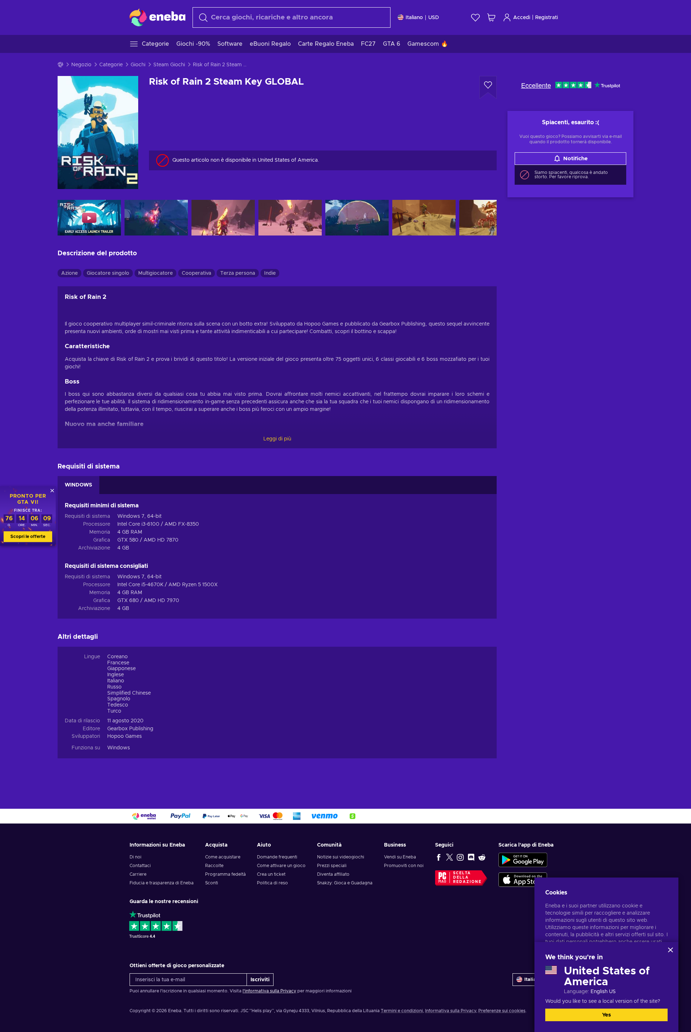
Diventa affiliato (333, 874)
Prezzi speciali (332, 865)
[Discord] (471, 857)
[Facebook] (438, 857)
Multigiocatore (155, 273)
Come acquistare (222, 857)
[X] (449, 857)
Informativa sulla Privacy (450, 1011)
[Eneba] (157, 17)
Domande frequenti (277, 857)
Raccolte (214, 865)
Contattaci (140, 865)
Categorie (111, 64)
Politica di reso (272, 883)
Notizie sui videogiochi (340, 857)
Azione (69, 273)
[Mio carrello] (491, 17)
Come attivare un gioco (281, 865)
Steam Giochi (169, 64)
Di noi (135, 857)
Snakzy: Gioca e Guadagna (344, 883)
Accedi (521, 17)
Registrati (546, 17)
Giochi (138, 64)
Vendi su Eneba (400, 857)
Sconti (211, 883)
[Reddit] (481, 857)
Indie (270, 273)
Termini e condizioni (402, 1011)
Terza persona (237, 273)
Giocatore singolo (108, 273)
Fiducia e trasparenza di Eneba (162, 883)
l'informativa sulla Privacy (269, 991)
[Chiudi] (670, 950)
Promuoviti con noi (404, 865)
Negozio (81, 64)
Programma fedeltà (225, 874)
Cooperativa (196, 273)
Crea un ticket (271, 874)
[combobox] (292, 17)
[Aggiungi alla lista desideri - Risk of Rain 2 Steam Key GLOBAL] (488, 87)
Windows (118, 747)
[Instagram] (460, 857)
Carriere (138, 874)
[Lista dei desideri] (475, 17)
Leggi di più (277, 438)
